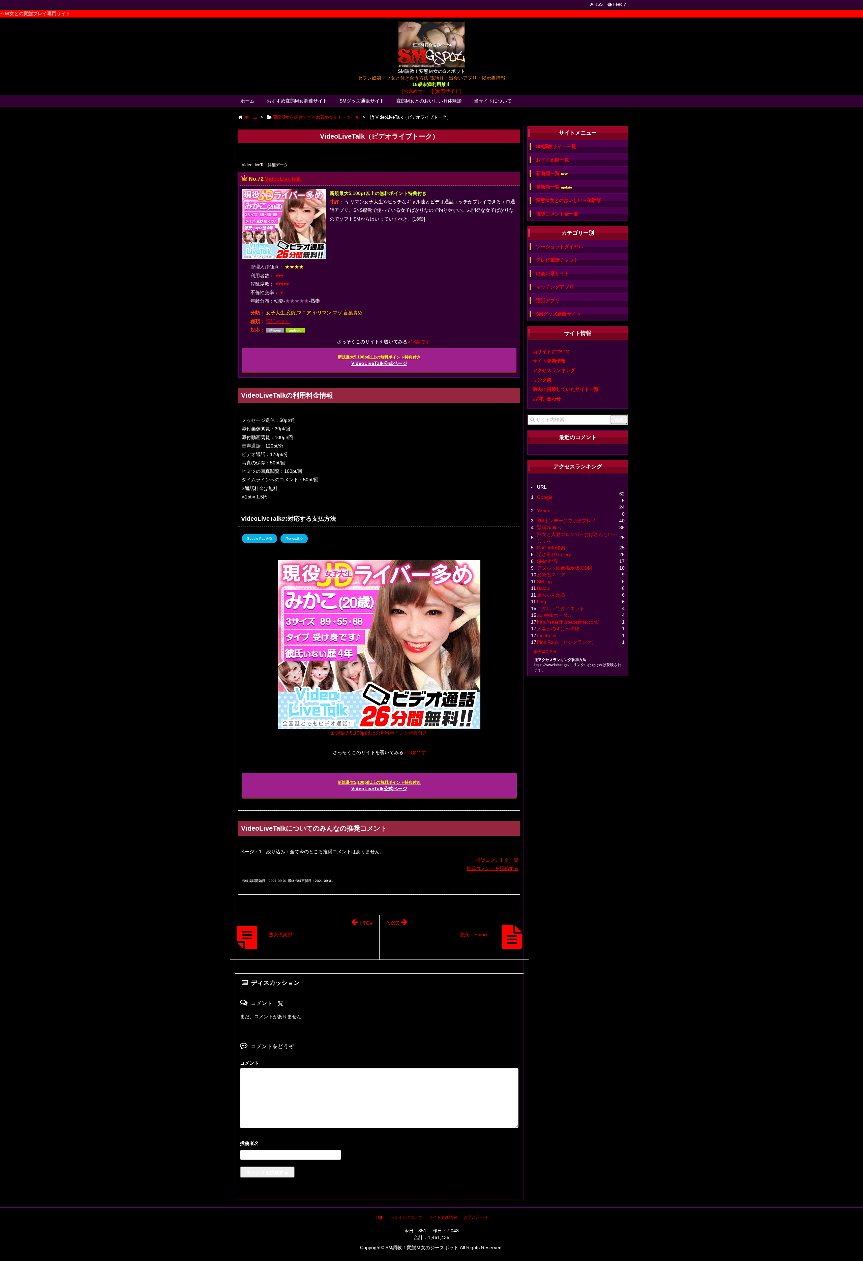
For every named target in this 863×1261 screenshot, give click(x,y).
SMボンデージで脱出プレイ (566, 520)
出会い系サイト (552, 273)
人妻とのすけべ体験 (558, 628)
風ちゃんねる (551, 595)
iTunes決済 (294, 538)
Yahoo (543, 510)
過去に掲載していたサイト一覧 (566, 389)
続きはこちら (545, 651)
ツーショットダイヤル (559, 246)
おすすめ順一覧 (552, 159)
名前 (379, 1144)
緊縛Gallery (549, 527)
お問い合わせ (547, 398)
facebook (547, 635)
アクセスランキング (554, 370)
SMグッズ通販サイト (361, 101)
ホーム (247, 101)
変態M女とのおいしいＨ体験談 (429, 101)
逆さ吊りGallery (554, 554)
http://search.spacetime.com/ (568, 622)
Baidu (543, 588)
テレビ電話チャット (557, 260)
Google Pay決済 (259, 538)
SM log (544, 581)
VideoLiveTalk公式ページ (379, 360)
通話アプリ (278, 321)
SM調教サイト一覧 (556, 146)
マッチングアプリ (555, 287)
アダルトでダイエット (560, 608)
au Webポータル (554, 615)
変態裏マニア (551, 574)
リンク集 (542, 379)
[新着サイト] (448, 91)
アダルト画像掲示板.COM (564, 568)
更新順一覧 (554, 187)
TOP (380, 1217)
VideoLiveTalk (283, 179)
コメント (249, 1063)
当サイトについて (493, 101)
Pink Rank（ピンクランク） (566, 642)
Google (545, 497)
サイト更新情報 (549, 361)
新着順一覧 (552, 173)
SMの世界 (547, 561)
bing (541, 601)
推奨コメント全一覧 (497, 860)
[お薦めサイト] (417, 91)
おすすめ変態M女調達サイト (297, 101)
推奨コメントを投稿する (492, 868)
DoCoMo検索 (551, 547)
